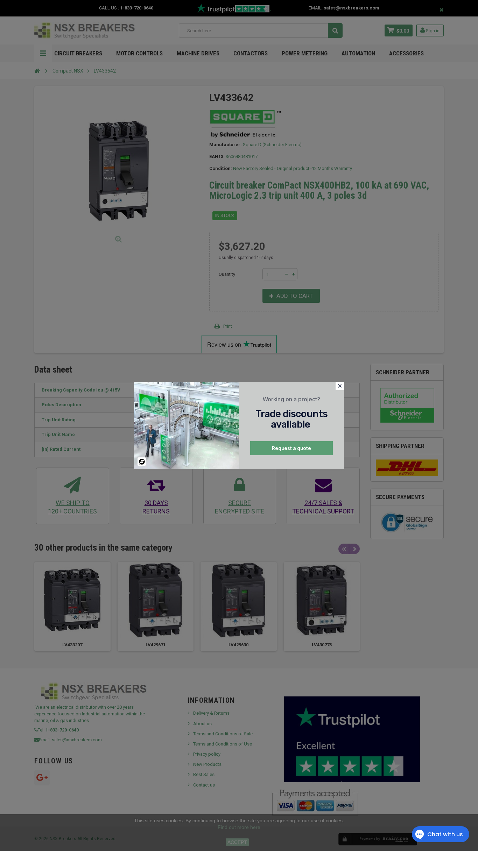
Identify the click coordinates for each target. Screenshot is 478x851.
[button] (340, 386)
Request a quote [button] (291, 448)
